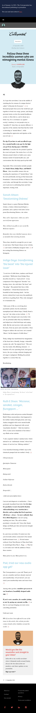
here (20, 12)
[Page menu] (3, 19)
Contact (6, 694)
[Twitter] (12, 707)
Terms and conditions (24, 700)
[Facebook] (5, 707)
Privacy (20, 696)
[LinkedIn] (19, 707)
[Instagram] (26, 707)
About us (6, 690)
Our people (7, 698)
